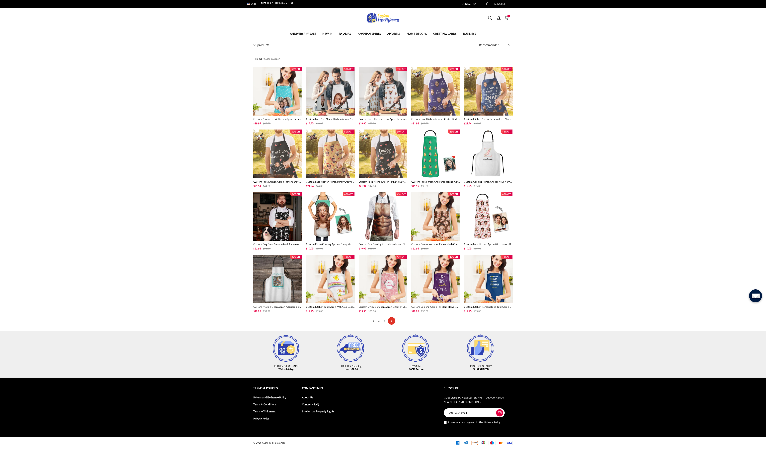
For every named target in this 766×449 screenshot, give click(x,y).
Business (469, 34)
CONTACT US (469, 4)
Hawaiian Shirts (369, 34)
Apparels (393, 34)
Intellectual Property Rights (318, 411)
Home (258, 58)
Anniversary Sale (303, 34)
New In (327, 34)
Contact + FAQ (310, 404)
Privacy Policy (261, 418)
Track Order (499, 4)
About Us (307, 397)
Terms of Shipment (264, 411)
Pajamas (345, 34)
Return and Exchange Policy (269, 397)
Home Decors (417, 34)
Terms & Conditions (264, 404)
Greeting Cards (445, 34)
